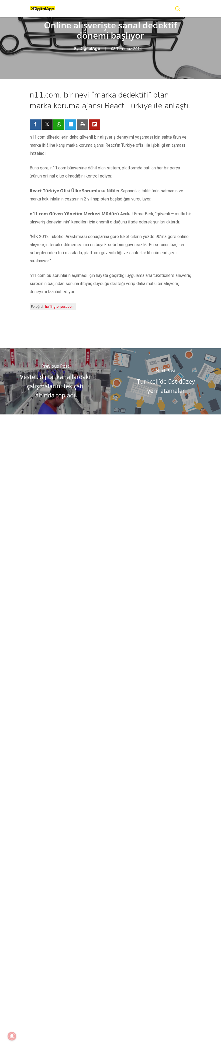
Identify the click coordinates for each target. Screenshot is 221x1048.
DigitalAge (90, 48)
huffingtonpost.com (59, 307)
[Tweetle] (47, 124)
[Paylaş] (35, 124)
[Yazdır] (82, 124)
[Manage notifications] (12, 1036)
